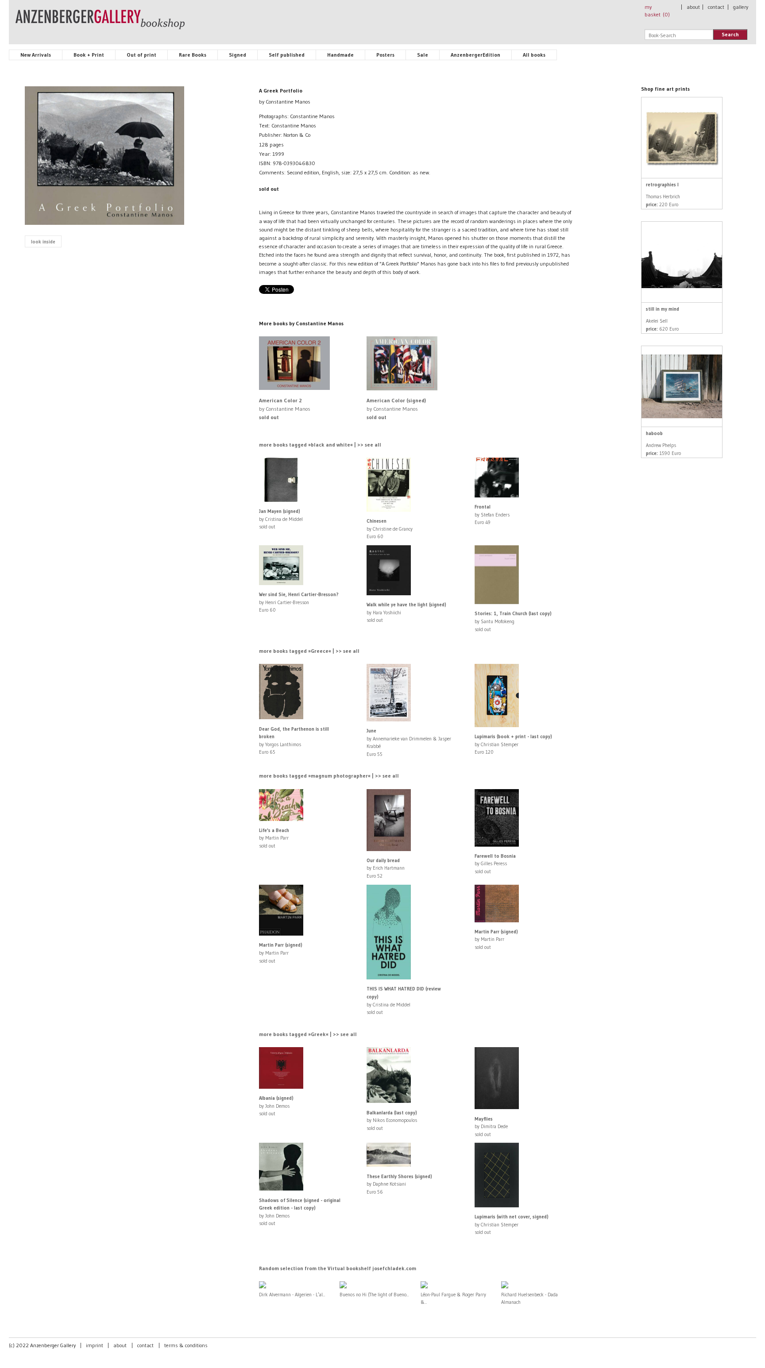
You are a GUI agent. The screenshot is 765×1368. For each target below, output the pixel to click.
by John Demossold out (276, 1106)
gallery (740, 7)
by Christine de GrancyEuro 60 (390, 528)
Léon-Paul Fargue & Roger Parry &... (453, 1298)
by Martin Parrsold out (274, 838)
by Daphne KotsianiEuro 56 (399, 1184)
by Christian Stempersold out (512, 1224)
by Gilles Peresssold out (495, 864)
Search (730, 34)
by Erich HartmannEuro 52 (386, 868)
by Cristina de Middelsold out (281, 519)
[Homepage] (100, 23)
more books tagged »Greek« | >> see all (308, 1034)
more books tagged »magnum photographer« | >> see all (329, 775)
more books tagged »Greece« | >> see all (309, 650)
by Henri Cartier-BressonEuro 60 (299, 602)
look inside (43, 242)
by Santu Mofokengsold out (513, 621)
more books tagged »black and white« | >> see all (320, 444)
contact (716, 7)
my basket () (657, 11)
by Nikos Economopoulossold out (392, 1120)
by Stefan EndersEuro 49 (492, 514)
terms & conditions (186, 1345)
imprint (94, 1345)
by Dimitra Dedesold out (491, 1126)
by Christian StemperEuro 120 (513, 744)
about (693, 7)
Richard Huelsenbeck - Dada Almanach (529, 1298)
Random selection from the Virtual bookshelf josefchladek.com (337, 1268)
